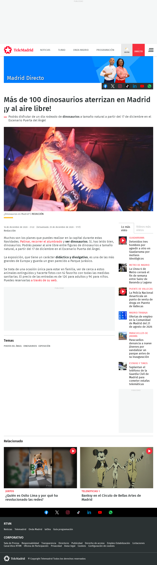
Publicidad (76, 543)
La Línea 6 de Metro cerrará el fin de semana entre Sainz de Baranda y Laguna (123, 268)
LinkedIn (134, 86)
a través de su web (44, 280)
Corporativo (13, 537)
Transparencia (48, 543)
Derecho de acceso (95, 543)
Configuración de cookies (101, 546)
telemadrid (14, 558)
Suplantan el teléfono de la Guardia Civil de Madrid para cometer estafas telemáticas (123, 366)
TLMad (61, 50)
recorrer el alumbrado (46, 241)
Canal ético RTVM (12, 546)
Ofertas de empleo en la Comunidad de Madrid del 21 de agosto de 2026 (123, 315)
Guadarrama (136, 238)
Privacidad (56, 546)
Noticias (45, 50)
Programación (105, 50)
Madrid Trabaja (138, 312)
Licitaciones (138, 543)
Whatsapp (149, 86)
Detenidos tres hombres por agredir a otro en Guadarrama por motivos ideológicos (123, 240)
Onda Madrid (81, 50)
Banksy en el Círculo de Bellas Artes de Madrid (116, 467)
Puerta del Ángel (13, 346)
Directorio (64, 543)
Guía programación (63, 529)
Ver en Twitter (57, 513)
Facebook (105, 86)
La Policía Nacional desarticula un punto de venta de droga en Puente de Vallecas (123, 291)
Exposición (44, 346)
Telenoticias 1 (91, 491)
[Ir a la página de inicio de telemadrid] (18, 50)
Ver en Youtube (100, 512)
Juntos (9, 491)
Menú (151, 50)
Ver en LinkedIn (89, 512)
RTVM (7, 523)
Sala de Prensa (11, 543)
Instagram (120, 86)
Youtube (142, 86)
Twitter (112, 86)
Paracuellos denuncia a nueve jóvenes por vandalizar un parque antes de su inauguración (123, 336)
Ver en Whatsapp (111, 512)
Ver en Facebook (46, 513)
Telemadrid (20, 529)
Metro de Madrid (139, 265)
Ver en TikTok (78, 513)
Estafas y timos (138, 363)
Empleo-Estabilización (118, 543)
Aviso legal (69, 546)
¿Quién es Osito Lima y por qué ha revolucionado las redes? (40, 467)
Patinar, (25, 241)
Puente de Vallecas (141, 289)
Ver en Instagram (68, 512)
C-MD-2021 (78, 69)
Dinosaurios (30, 346)
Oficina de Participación (36, 546)
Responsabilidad (30, 543)
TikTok (127, 86)
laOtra (48, 529)
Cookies (82, 546)
